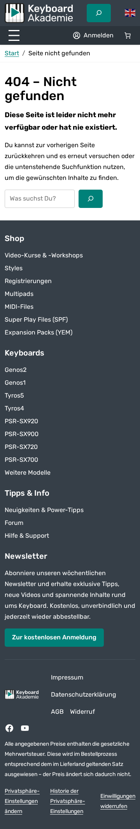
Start (12, 53)
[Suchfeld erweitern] (99, 13)
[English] (130, 12)
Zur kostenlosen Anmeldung (54, 637)
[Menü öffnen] (14, 35)
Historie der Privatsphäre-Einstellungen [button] (67, 801)
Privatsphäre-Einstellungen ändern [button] (22, 801)
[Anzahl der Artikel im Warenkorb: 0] (127, 35)
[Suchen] (91, 199)
